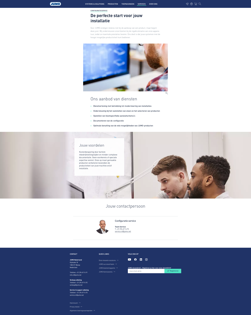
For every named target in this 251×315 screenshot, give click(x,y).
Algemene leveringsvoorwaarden (81, 310)
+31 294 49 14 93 (81, 292)
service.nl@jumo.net (77, 295)
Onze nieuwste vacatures (107, 260)
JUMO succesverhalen (106, 264)
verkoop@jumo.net (76, 285)
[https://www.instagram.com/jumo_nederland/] (146, 260)
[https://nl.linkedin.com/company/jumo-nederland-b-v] (141, 260)
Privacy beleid (74, 307)
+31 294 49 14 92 (81, 282)
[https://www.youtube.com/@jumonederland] (129, 260)
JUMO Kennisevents (105, 272)
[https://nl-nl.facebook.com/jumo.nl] (135, 260)
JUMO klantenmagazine (107, 268)
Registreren (174, 271)
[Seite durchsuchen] (200, 4)
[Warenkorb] (195, 4)
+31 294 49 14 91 (81, 272)
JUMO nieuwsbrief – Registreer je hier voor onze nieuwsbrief (149, 268)
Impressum (74, 303)
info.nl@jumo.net (75, 275)
